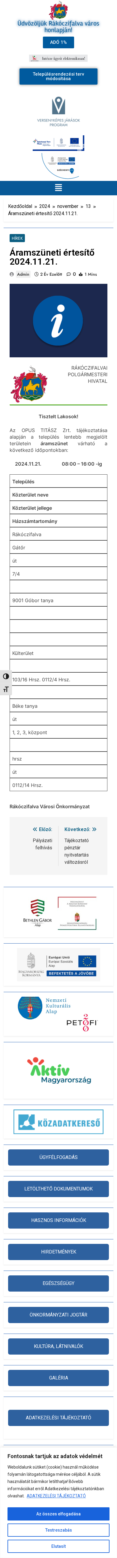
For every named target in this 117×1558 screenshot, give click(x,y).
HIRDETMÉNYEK (58, 1252)
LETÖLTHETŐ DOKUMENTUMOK (58, 1189)
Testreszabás (58, 1530)
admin (23, 274)
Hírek (17, 238)
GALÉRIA (58, 1378)
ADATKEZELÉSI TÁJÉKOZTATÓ (56, 1495)
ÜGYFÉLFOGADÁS (59, 1157)
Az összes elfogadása (58, 1513)
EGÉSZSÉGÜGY (58, 1283)
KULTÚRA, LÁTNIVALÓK (58, 1346)
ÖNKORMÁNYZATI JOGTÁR (58, 1315)
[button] (58, 188)
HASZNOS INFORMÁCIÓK (58, 1220)
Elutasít (58, 1546)
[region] (58, 1502)
